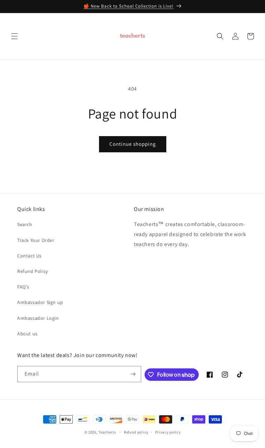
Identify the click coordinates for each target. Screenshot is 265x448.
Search (24, 224)
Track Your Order (36, 240)
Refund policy (136, 432)
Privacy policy (168, 432)
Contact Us (29, 256)
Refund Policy (32, 271)
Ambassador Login (38, 318)
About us (27, 333)
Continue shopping (132, 144)
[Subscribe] (133, 374)
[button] (14, 36)
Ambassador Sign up (40, 302)
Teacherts (107, 432)
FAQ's (23, 287)
